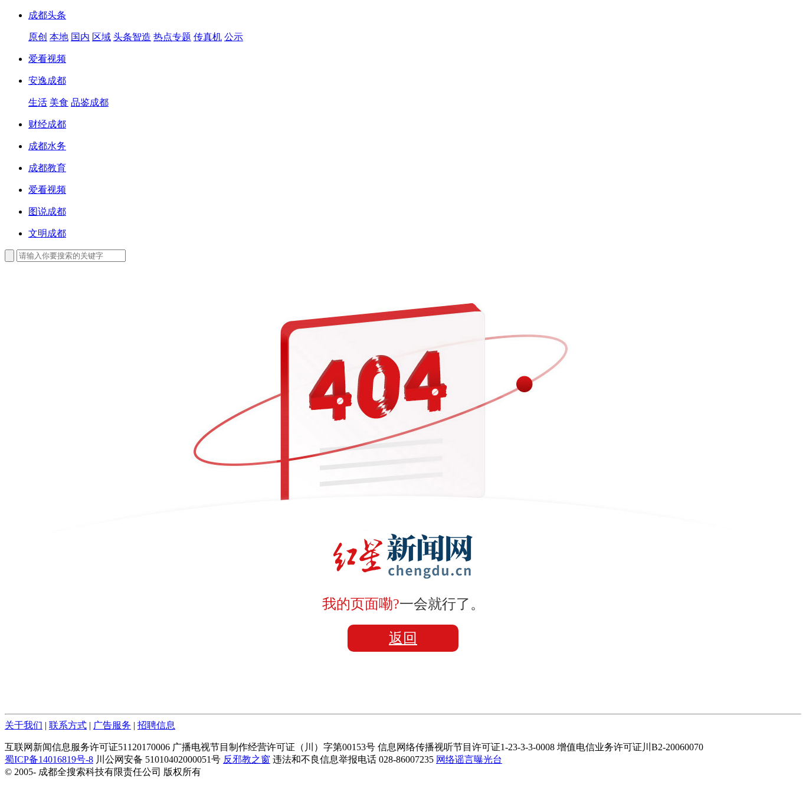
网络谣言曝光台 (469, 759)
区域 (101, 37)
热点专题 (172, 37)
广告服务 (112, 725)
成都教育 (47, 168)
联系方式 (68, 725)
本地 (59, 37)
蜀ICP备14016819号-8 (49, 759)
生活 (37, 102)
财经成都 (47, 124)
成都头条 (47, 15)
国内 (80, 37)
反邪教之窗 (246, 759)
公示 (233, 37)
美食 (59, 102)
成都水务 (47, 146)
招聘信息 (156, 725)
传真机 (208, 37)
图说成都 (47, 211)
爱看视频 (47, 59)
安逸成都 (47, 80)
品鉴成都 (90, 102)
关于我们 (23, 725)
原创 (37, 37)
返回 (403, 638)
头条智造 (132, 37)
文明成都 (47, 233)
